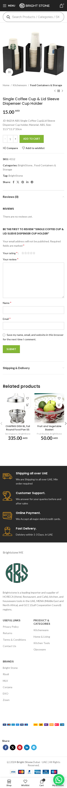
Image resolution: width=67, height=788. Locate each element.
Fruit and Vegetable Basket (49, 428)
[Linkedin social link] (27, 182)
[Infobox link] (33, 479)
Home (6, 85)
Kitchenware (20, 85)
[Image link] (15, 724)
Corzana (7, 687)
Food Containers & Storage (46, 85)
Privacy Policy (11, 626)
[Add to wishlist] (27, 398)
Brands (8, 661)
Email (7, 318)
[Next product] (62, 91)
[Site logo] (35, 5)
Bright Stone (10, 667)
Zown (6, 699)
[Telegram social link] (32, 182)
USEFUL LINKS (11, 620)
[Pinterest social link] (22, 182)
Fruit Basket (43, 433)
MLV (5, 680)
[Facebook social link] (13, 182)
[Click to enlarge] (9, 72)
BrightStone (25, 165)
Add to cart (31, 138)
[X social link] (17, 182)
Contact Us (9, 646)
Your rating (10, 253)
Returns (7, 633)
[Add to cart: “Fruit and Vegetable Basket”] (59, 405)
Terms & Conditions (14, 639)
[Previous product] (55, 91)
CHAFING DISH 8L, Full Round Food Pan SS (18, 428)
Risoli (6, 674)
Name (7, 302)
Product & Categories (42, 622)
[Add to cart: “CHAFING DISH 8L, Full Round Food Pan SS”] (27, 405)
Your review (10, 259)
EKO (5, 693)
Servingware (11, 433)
